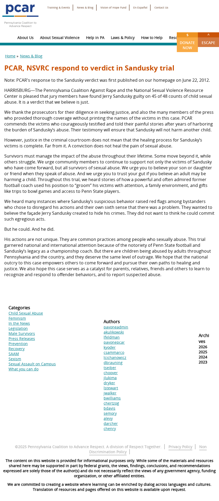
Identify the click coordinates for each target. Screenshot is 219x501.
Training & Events (58, 7)
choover (111, 372)
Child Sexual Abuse (26, 313)
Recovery (17, 348)
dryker (109, 382)
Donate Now (187, 41)
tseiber (110, 367)
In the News (19, 323)
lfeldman (112, 337)
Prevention (18, 343)
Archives (204, 338)
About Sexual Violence (60, 37)
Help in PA (95, 37)
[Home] (20, 29)
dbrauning (113, 362)
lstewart (111, 387)
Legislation (18, 328)
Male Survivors (22, 333)
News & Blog (85, 7)
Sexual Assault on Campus (32, 363)
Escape (208, 38)
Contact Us (161, 7)
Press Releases (22, 338)
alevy (108, 418)
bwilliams (112, 398)
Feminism (17, 318)
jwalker (110, 393)
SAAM (14, 353)
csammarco (114, 352)
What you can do (23, 368)
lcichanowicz (115, 357)
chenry (110, 428)
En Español (140, 7)
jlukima (110, 377)
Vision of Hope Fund (113, 7)
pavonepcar (114, 342)
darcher (111, 423)
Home (10, 55)
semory (110, 413)
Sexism (15, 358)
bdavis (109, 408)
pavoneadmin (116, 327)
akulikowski (114, 332)
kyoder (110, 347)
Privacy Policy (180, 446)
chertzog (111, 403)
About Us (25, 37)
